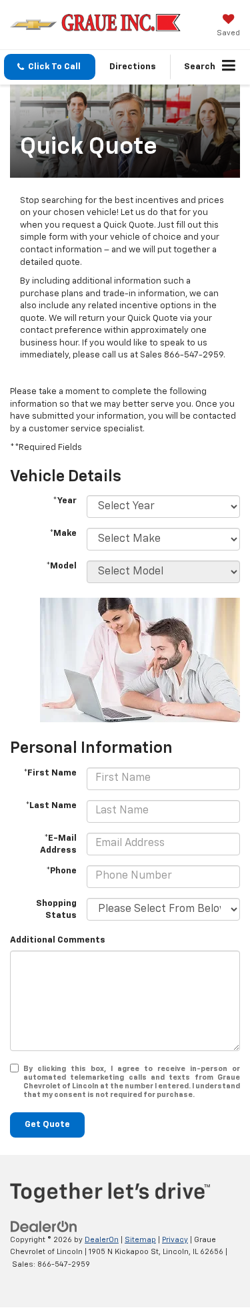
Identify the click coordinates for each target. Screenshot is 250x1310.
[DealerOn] (44, 1226)
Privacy (175, 1239)
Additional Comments (57, 940)
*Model (61, 566)
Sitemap (140, 1239)
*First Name (50, 773)
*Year (65, 501)
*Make (63, 533)
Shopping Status (56, 910)
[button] (49, 67)
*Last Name (51, 805)
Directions (132, 67)
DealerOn (102, 1239)
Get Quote (47, 1124)
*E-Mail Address (58, 844)
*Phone (61, 871)
